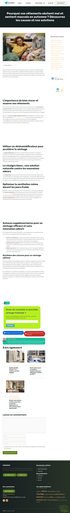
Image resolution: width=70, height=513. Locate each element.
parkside (39, 500)
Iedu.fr (39, 480)
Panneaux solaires (60, 497)
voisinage (38, 502)
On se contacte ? (61, 3)
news (51, 497)
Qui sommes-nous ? (9, 475)
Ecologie (16, 395)
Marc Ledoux (12, 339)
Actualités (50, 3)
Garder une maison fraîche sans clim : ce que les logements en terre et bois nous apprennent (15, 404)
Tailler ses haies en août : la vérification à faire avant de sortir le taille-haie (57, 59)
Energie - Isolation (13, 397)
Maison (19, 3)
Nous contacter (9, 491)
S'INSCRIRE (10, 325)
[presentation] (15, 356)
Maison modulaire (42, 469)
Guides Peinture (60, 494)
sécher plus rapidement (19, 117)
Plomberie (54, 500)
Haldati (40, 478)
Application (38, 491)
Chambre (58, 491)
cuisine (46, 494)
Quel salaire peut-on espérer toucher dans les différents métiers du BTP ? (36, 371)
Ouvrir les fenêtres (7, 194)
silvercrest (60, 500)
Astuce (7, 303)
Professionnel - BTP (14, 365)
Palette (55, 497)
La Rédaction (22, 475)
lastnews (40, 497)
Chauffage (40, 494)
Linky (48, 497)
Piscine (50, 500)
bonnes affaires (51, 491)
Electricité (51, 494)
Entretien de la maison (14, 398)
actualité (11, 395)
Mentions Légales (63, 510)
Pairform (40, 475)
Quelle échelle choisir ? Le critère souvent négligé (14, 370)
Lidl (45, 497)
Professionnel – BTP (40, 3)
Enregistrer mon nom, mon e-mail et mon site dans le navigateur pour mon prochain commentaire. (24, 447)
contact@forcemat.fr (9, 494)
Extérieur (28, 3)
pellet (45, 500)
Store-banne (64, 500)
